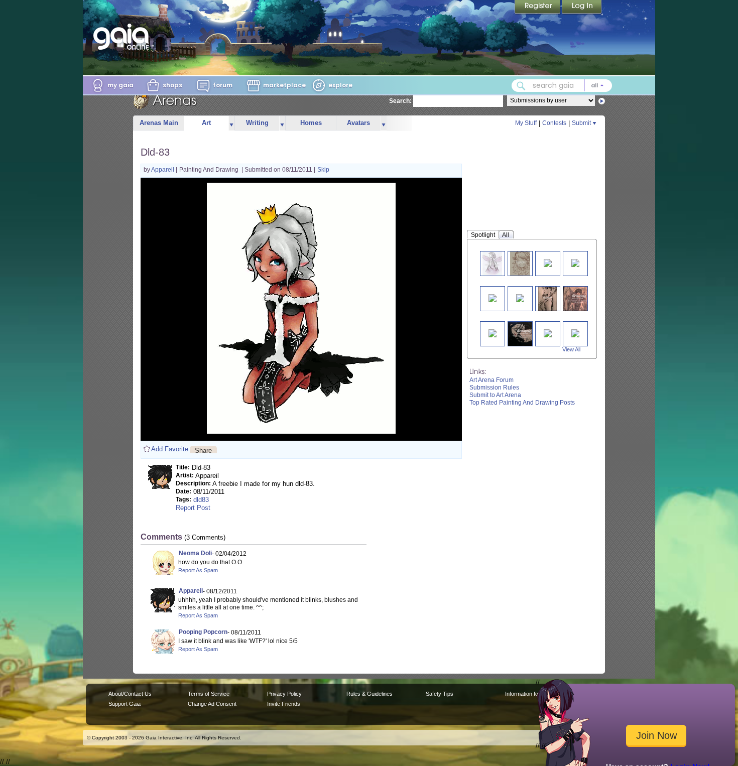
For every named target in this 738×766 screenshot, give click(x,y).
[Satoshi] (579, 298)
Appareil (163, 169)
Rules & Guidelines (369, 694)
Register (538, 7)
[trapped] (524, 333)
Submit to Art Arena (495, 395)
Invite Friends (283, 704)
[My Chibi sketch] (520, 263)
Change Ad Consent (212, 704)
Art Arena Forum (491, 380)
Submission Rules (494, 387)
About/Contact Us (130, 694)
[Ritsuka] (492, 297)
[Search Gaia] (521, 86)
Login (582, 7)
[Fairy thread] (492, 263)
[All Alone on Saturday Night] (548, 332)
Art (206, 122)
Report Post (193, 508)
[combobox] (562, 85)
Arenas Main (159, 122)
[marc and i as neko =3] (520, 297)
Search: (400, 100)
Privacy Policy (284, 694)
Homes (311, 122)
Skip (323, 169)
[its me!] (492, 332)
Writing (257, 122)
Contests (554, 122)
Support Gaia (124, 704)
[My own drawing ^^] (547, 298)
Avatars (358, 122)
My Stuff (526, 122)
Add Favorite (169, 449)
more (231, 123)
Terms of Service (208, 694)
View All (571, 349)
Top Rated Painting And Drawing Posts (522, 402)
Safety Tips (439, 694)
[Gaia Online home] (123, 37)
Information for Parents (533, 694)
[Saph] (575, 332)
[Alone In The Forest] (548, 262)
